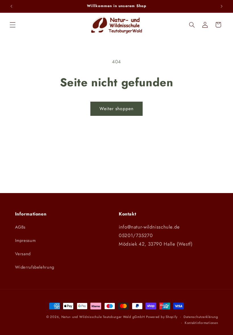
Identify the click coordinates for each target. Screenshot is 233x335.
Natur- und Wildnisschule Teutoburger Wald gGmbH (103, 317)
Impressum (25, 240)
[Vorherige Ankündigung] (11, 6)
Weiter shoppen (116, 108)
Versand (23, 254)
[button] (12, 24)
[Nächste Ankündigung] (221, 6)
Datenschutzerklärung (201, 317)
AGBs (20, 227)
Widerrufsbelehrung (34, 267)
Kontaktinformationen (201, 323)
